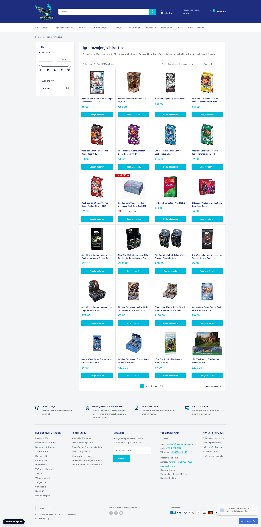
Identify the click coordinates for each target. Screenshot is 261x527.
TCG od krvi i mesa (43, 469)
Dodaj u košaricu (97, 114)
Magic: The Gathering (45, 442)
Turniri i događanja (81, 451)
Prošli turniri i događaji (213, 456)
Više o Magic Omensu (82, 438)
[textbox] (46, 59)
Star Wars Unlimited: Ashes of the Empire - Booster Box (96, 309)
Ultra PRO (39, 491)
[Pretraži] (152, 12)
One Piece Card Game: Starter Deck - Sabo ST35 (94, 152)
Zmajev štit (40, 482)
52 (161, 386)
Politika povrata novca (213, 438)
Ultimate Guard (42, 477)
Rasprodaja (134, 27)
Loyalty (180, 27)
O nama (200, 27)
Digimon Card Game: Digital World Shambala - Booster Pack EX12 (133, 309)
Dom (37, 37)
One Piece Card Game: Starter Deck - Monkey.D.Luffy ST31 (94, 204)
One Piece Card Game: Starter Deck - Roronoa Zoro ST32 (205, 152)
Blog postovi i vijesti (81, 456)
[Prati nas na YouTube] (121, 513)
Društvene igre (100, 27)
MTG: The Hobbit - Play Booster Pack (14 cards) (168, 361)
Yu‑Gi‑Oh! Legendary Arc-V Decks (170, 98)
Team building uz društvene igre (87, 464)
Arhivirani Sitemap (211, 451)
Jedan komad (41, 460)
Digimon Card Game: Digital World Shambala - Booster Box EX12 (170, 309)
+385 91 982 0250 (173, 448)
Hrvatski (40, 508)
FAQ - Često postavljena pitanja (87, 460)
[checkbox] (55, 87)
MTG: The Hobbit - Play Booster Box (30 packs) (205, 361)
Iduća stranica (212, 386)
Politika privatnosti (212, 442)
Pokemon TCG (42, 438)
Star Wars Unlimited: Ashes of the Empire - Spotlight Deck (170, 256)
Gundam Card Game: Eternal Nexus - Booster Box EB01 (133, 361)
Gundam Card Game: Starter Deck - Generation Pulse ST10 (207, 309)
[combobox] (103, 12)
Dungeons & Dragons (45, 447)
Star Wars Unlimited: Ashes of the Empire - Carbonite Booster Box (133, 256)
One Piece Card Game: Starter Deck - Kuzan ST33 (168, 152)
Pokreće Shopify (42, 518)
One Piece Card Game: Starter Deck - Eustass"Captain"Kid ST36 (206, 100)
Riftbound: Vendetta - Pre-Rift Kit (170, 203)
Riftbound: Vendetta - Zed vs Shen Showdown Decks (207, 204)
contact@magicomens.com (180, 444)
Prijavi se (121, 458)
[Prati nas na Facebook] (111, 513)
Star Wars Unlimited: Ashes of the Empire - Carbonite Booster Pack (96, 256)
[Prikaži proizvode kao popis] (220, 64)
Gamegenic (40, 486)
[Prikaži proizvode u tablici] (216, 64)
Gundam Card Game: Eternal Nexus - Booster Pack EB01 (96, 361)
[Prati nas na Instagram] (116, 513)
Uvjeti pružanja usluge (213, 447)
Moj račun (187, 13)
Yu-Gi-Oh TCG (41, 451)
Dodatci (81, 27)
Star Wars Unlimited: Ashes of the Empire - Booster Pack (207, 256)
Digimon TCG (41, 456)
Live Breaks (150, 27)
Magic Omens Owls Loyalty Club (87, 447)
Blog (190, 27)
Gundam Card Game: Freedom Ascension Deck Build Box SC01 (132, 204)
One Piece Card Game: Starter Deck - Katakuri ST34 (131, 152)
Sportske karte (63, 27)
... (156, 386)
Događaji (164, 27)
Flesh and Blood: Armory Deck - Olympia (132, 100)
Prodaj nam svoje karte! (83, 442)
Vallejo (118, 27)
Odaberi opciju (170, 271)
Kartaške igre (41, 27)
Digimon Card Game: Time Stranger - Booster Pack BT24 (97, 100)
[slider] (40, 66)
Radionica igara (42, 495)
